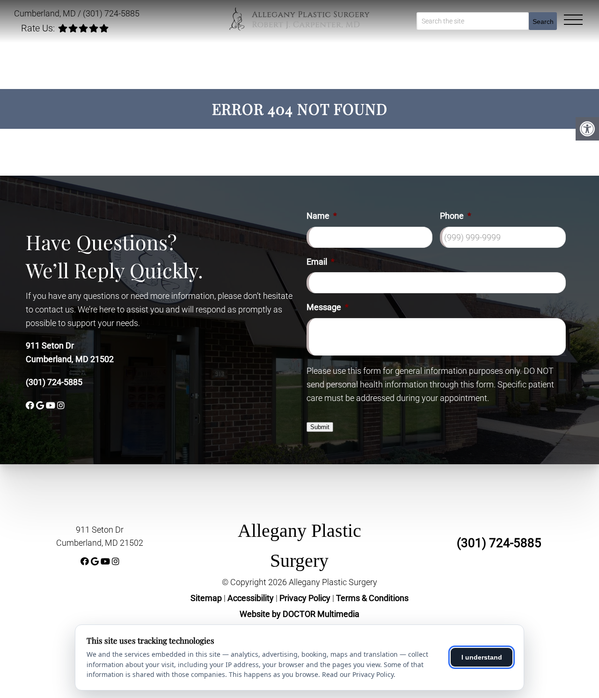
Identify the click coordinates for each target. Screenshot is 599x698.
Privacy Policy (305, 598)
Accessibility (250, 598)
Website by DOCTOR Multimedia (299, 614)
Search (543, 21)
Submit (319, 427)
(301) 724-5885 (111, 13)
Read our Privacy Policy (358, 674)
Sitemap (206, 598)
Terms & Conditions (372, 598)
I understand (481, 657)
